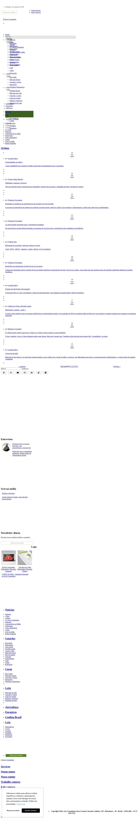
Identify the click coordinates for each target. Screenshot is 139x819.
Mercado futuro (15, 57)
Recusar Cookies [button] (13, 810)
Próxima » (116, 366)
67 (63, 366)
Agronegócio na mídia (13, 134)
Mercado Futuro (10, 676)
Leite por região (10, 697)
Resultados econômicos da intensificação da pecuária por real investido (29, 204)
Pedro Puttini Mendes (15, 179)
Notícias (9, 38)
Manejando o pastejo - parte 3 (15, 310)
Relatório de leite (11, 700)
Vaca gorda (13, 49)
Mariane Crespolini (14, 329)
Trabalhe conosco (10, 781)
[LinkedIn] (32, 372)
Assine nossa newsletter (9, 12)
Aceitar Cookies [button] (31, 810)
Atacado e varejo (11, 695)
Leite (11, 68)
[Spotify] (46, 372)
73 (73, 366)
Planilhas (8, 733)
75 (77, 366)
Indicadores (13, 46)
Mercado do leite (11, 693)
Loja (7, 117)
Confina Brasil (13, 717)
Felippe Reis (12, 242)
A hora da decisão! (11, 353)
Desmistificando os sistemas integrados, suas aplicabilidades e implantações (21, 446)
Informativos (9, 727)
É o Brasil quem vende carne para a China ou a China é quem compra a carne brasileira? (35, 333)
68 (65, 366)
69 (67, 366)
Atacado (12, 62)
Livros (7, 729)
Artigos (7, 127)
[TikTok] (39, 372)
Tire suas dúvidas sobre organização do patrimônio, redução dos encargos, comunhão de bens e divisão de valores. (44, 187)
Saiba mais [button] (21, 804)
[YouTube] (18, 372)
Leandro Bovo (13, 158)
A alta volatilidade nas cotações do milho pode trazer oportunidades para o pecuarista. (34, 166)
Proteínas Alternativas (12, 681)
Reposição (13, 73)
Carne (8, 76)
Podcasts (8, 132)
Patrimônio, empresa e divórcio (15, 183)
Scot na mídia (10, 141)
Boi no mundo (14, 60)
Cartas (7, 139)
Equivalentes (14, 65)
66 (61, 366)
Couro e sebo (14, 54)
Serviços (5, 766)
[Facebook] (4, 372)
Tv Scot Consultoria (12, 620)
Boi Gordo (9, 674)
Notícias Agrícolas (8, 493)
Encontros (9, 106)
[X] (11, 372)
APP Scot (9, 108)
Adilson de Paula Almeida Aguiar (19, 306)
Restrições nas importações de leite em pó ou (24, 266)
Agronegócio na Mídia (13, 624)
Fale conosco (8, 786)
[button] (24, 368)
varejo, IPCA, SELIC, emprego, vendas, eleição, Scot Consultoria (27, 249)
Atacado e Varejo (11, 678)
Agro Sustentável (11, 628)
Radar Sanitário (10, 143)
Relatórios (8, 735)
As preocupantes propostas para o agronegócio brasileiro (24, 225)
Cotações (9, 42)
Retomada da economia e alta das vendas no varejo (22, 245)
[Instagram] (25, 372)
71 (70, 366)
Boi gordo (13, 43)
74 (75, 366)
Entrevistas (9, 136)
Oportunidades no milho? (14, 162)
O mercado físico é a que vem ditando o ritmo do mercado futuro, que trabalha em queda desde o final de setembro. (44, 293)
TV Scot (8, 130)
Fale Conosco (36, 12)
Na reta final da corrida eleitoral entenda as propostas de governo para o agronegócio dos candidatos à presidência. (44, 228)
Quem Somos (36, 10)
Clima (7, 125)
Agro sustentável (11, 137)
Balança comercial (11, 698)
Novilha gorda (14, 51)
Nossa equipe (8, 776)
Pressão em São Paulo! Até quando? (17, 289)
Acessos (8, 731)
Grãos (12, 70)
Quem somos (8, 771)
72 (72, 366)
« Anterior (22, 366)
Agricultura (10, 104)
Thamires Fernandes (15, 200)
